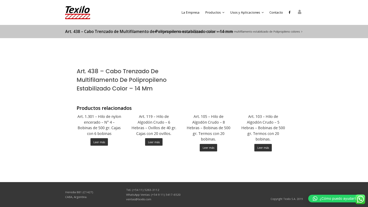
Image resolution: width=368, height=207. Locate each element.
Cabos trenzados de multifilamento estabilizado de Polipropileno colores (254, 31)
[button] (336, 198)
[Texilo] (77, 12)
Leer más (99, 142)
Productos (167, 31)
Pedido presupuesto (191, 31)
